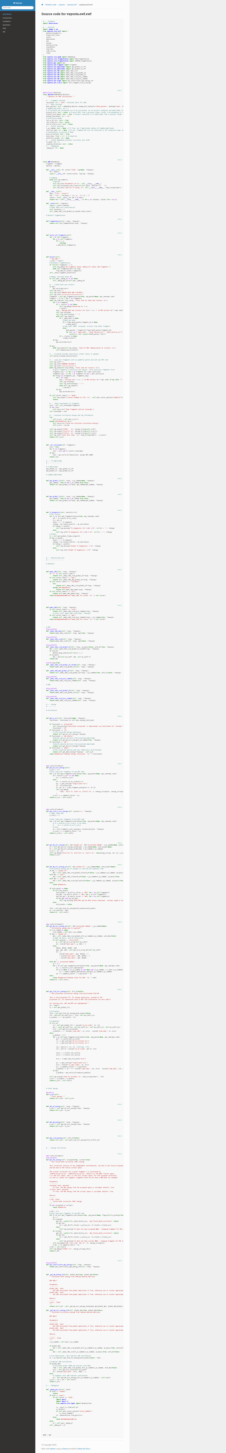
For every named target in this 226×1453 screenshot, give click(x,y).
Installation (7, 21)
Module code (50, 5)
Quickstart (6, 25)
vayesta (62, 5)
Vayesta (18, 3)
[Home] (42, 5)
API (4, 32)
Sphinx (53, 1449)
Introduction (7, 18)
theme (65, 1449)
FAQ (4, 28)
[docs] (120, 90)
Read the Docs (84, 1449)
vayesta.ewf (72, 5)
